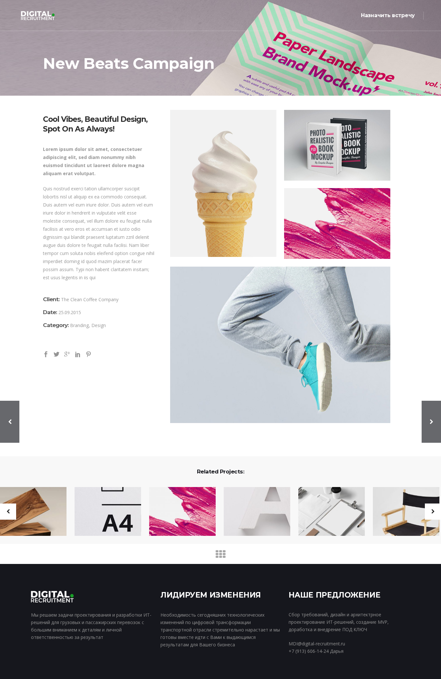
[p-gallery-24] (337, 145)
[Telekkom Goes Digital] (104, 512)
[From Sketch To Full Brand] (253, 512)
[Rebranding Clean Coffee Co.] (178, 512)
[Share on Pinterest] (88, 354)
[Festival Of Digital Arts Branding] (402, 512)
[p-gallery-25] (337, 223)
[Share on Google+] (67, 354)
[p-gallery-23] (223, 183)
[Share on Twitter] (56, 354)
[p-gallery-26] (280, 345)
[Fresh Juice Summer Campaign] (327, 512)
